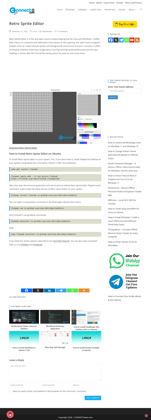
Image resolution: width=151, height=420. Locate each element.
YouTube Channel (61, 241)
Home (92, 2)
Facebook (37, 244)
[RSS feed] (137, 40)
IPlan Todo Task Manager (55, 347)
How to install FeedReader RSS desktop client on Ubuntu (86, 328)
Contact (119, 2)
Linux (35, 31)
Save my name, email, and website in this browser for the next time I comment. (49, 391)
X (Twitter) (24, 244)
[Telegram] (61, 290)
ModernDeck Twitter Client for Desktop (24, 327)
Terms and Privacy (133, 2)
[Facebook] (26, 290)
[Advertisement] (55, 72)
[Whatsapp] (72, 290)
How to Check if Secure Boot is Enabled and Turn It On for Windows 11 (122, 179)
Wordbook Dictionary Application (55, 327)
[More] (84, 290)
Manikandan (47, 31)
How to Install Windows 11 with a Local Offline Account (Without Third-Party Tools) (123, 221)
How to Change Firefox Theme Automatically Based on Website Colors (123, 155)
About (99, 2)
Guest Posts (109, 2)
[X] (38, 290)
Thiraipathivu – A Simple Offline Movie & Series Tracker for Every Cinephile (123, 233)
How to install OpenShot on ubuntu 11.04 (24, 348)
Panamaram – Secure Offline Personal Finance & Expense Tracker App (124, 191)
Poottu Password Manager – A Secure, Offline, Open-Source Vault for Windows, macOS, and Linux (124, 167)
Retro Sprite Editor (19, 297)
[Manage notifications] (146, 415)
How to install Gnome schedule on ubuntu (86, 348)
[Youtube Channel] (131, 40)
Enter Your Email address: (121, 86)
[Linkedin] (49, 290)
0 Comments (63, 31)
